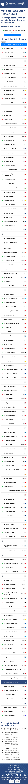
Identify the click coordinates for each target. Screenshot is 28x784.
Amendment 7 (14, 746)
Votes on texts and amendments (11, 34)
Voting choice (23, 44)
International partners (14, 769)
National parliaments (14, 767)
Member (4, 44)
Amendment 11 (15, 755)
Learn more (22, 779)
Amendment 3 (15, 737)
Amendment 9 (14, 750)
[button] (23, 35)
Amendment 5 (14, 741)
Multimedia (20, 771)
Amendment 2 (14, 735)
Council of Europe (14, 765)
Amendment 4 (15, 739)
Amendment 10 (15, 752)
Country (9, 44)
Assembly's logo (10, 771)
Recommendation (15, 759)
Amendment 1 (14, 732)
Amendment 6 (14, 743)
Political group (15, 44)
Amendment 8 (14, 748)
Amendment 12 (15, 757)
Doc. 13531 (15, 730)
